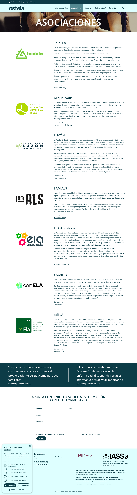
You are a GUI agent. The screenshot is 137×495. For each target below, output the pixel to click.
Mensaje (39, 422)
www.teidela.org (60, 87)
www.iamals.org (60, 218)
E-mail (38, 415)
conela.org (58, 304)
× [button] (30, 446)
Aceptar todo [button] (10, 485)
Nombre (39, 408)
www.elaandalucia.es (62, 265)
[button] (123, 8)
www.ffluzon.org (60, 178)
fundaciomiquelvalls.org (63, 125)
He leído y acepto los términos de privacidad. (51, 434)
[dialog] (17, 468)
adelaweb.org (59, 351)
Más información (9, 461)
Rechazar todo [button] (23, 485)
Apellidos (72, 408)
